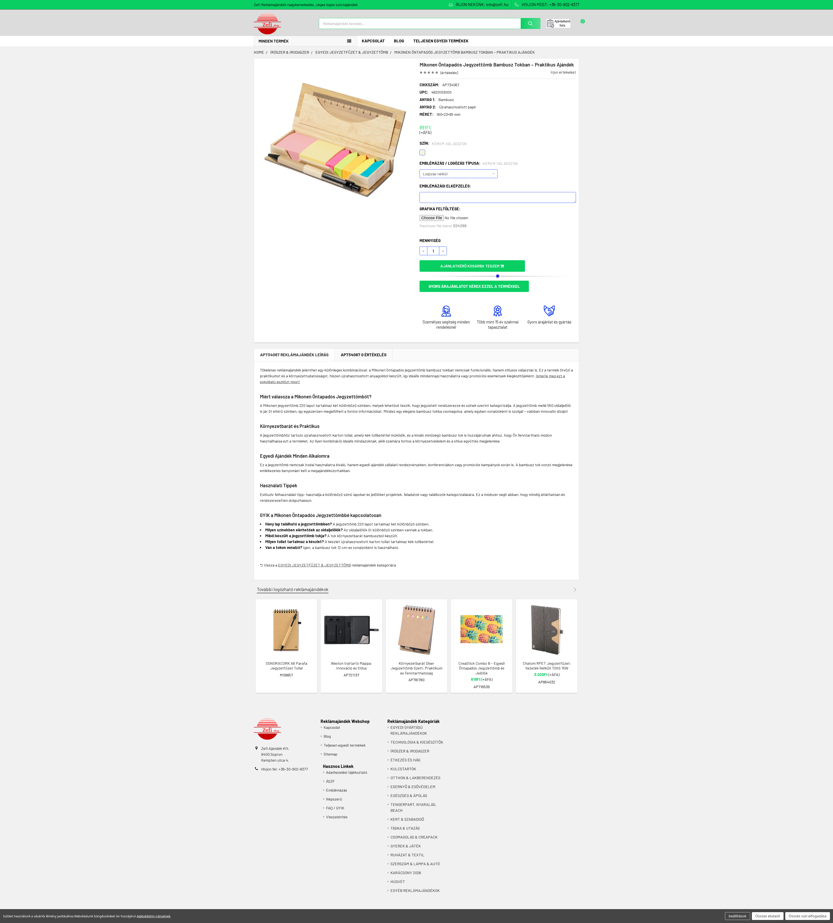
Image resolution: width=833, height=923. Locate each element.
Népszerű (334, 799)
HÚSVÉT (397, 881)
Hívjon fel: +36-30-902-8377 (284, 769)
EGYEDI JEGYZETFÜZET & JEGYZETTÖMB (314, 565)
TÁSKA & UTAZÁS (405, 828)
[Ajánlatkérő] (562, 23)
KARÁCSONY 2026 (405, 872)
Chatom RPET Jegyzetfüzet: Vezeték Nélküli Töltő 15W (547, 666)
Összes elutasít (767, 916)
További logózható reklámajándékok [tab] (292, 589)
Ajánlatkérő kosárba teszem (470, 265)
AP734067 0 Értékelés (364, 354)
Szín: (443, 143)
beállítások (737, 916)
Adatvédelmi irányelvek (153, 916)
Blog (399, 40)
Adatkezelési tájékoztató (346, 772)
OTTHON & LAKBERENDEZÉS (415, 777)
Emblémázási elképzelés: (445, 186)
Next (574, 589)
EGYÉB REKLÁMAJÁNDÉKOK (415, 890)
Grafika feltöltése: (440, 208)
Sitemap (330, 754)
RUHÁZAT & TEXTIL (407, 854)
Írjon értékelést (563, 72)
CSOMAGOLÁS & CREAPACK (414, 837)
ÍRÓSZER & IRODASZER (409, 751)
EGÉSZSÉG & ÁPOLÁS (408, 795)
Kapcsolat (373, 40)
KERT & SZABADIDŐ (407, 819)
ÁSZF (330, 781)
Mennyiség (430, 240)
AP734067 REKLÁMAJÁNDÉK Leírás (294, 354)
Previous (567, 589)
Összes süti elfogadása (807, 916)
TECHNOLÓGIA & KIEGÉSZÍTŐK (416, 742)
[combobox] (429, 23)
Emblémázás (336, 790)
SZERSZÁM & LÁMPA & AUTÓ (415, 863)
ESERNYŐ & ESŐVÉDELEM (412, 786)
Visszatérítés (337, 816)
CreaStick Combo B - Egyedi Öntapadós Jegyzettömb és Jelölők (481, 668)
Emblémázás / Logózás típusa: (469, 163)
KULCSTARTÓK (403, 768)
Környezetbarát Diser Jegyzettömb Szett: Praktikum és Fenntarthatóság (416, 668)
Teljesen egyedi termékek (441, 40)
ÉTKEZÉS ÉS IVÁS (405, 759)
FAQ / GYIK (335, 807)
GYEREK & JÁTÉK (405, 845)
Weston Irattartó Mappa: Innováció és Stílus (351, 666)
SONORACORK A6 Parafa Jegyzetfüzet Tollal (286, 666)
